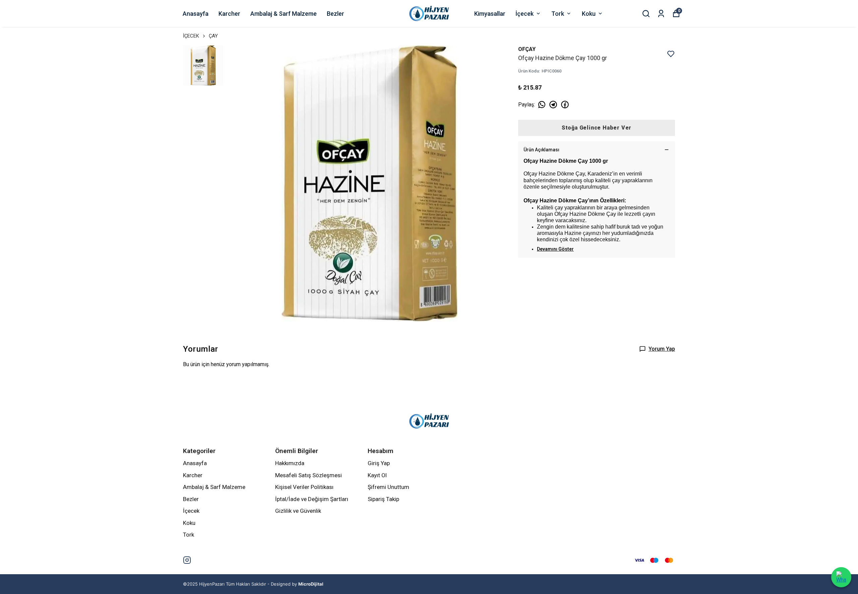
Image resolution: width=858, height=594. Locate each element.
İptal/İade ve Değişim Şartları (311, 499)
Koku (589, 13)
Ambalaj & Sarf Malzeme (283, 13)
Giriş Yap (379, 463)
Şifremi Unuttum (388, 487)
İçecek (524, 13)
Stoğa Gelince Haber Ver (596, 128)
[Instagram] (187, 560)
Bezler (335, 13)
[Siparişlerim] (661, 13)
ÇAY (213, 36)
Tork (557, 13)
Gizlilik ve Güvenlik (298, 510)
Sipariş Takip (383, 499)
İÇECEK (191, 36)
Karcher (229, 13)
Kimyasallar (489, 13)
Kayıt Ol (377, 475)
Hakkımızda (289, 463)
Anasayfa (195, 13)
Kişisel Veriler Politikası (304, 487)
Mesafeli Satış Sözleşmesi (308, 475)
